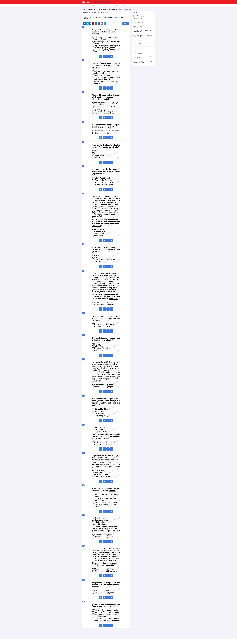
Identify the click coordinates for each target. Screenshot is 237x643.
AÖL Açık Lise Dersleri (92, 9)
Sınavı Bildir (125, 23)
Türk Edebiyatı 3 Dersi (103, 9)
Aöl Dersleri (124, 5)
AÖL (84, 641)
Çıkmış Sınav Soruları (113, 9)
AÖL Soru (84, 9)
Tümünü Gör (150, 12)
